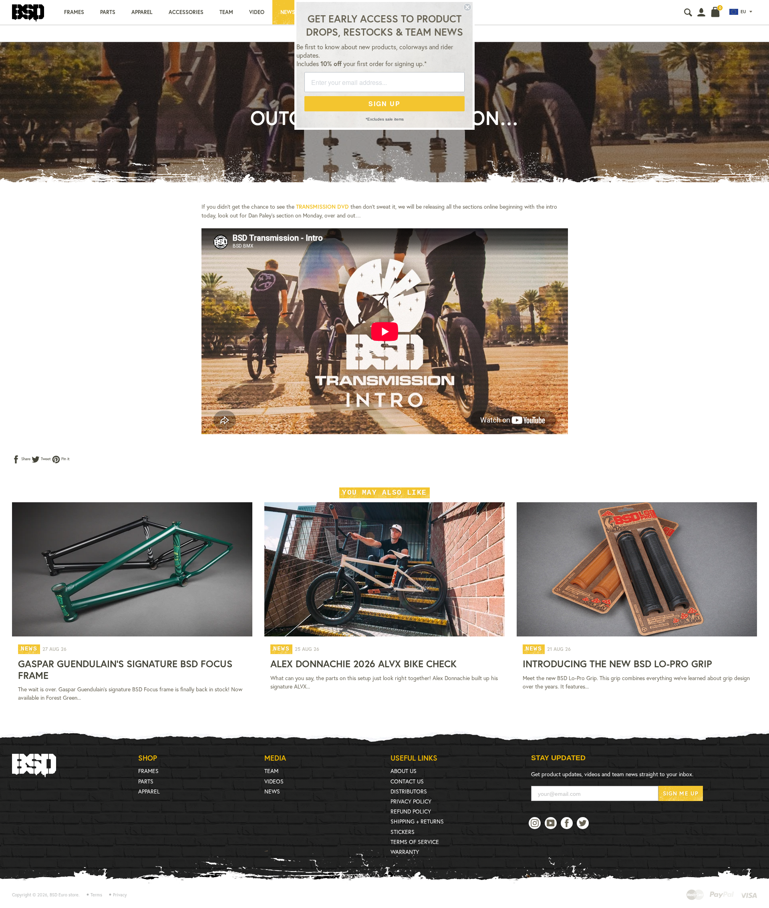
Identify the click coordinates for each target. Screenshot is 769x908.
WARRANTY (405, 852)
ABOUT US (404, 771)
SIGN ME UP (681, 793)
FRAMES (148, 771)
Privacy (120, 895)
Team (226, 12)
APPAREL (149, 791)
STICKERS (403, 832)
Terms (96, 895)
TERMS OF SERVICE (415, 842)
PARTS (145, 781)
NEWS (272, 791)
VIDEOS (274, 781)
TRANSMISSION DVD (322, 206)
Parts (107, 12)
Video (256, 12)
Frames (74, 12)
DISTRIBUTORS (409, 791)
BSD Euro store (64, 895)
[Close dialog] (467, 7)
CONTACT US (407, 781)
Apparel (142, 12)
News (287, 12)
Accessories (186, 12)
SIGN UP (384, 103)
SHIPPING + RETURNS (417, 821)
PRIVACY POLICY (411, 801)
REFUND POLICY (411, 811)
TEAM (271, 771)
